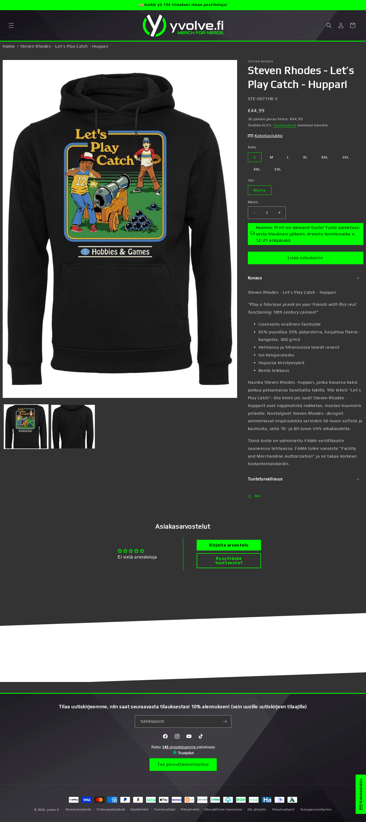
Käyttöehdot (139, 809)
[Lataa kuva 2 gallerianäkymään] (73, 427)
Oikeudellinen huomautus (223, 809)
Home (9, 46)
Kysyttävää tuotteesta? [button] (229, 560)
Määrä (253, 202)
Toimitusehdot (164, 809)
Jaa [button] (257, 495)
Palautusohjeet (283, 809)
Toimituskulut (284, 125)
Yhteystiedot (190, 809)
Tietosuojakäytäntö (110, 809)
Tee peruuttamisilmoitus (183, 764)
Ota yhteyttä (257, 809)
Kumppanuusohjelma (316, 809)
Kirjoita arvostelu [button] (228, 545)
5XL (277, 169)
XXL (324, 157)
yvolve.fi (53, 809)
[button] (11, 25)
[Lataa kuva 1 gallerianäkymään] (26, 427)
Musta (259, 190)
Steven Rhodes (261, 61)
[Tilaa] (225, 721)
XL (305, 157)
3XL (345, 157)
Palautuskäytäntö (78, 809)
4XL (256, 169)
